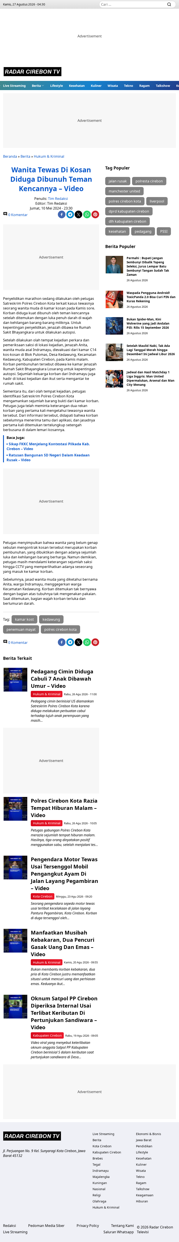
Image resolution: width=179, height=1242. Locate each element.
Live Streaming (14, 86)
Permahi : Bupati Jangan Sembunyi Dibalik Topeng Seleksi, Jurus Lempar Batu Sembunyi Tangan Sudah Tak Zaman (148, 266)
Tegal (96, 1164)
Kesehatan (77, 86)
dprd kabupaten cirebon (129, 211)
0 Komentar (17, 214)
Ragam (144, 86)
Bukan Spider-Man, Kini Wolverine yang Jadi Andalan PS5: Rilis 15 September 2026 (148, 323)
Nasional (99, 1189)
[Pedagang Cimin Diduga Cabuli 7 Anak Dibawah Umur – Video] (15, 680)
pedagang (143, 231)
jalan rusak (118, 181)
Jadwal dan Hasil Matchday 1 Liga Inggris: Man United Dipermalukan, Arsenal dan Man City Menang (150, 378)
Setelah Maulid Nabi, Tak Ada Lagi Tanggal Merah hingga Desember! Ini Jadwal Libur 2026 (151, 350)
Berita (36, 86)
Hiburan (142, 1201)
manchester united (124, 191)
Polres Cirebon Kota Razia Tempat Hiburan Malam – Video (64, 808)
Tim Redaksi (58, 198)
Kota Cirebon (42, 896)
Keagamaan (144, 1195)
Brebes (98, 1158)
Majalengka (101, 1177)
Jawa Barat (143, 1140)
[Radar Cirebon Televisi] (32, 72)
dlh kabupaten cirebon (127, 221)
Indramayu (101, 1171)
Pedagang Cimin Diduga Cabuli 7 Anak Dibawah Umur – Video (62, 678)
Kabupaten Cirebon (47, 1035)
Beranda (10, 156)
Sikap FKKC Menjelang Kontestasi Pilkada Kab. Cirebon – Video (48, 446)
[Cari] (169, 4)
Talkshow (163, 86)
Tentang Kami (122, 1225)
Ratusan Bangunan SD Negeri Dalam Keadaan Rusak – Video (48, 457)
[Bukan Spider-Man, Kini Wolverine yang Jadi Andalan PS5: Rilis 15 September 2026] (114, 326)
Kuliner (96, 86)
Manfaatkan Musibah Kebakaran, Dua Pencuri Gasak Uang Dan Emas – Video (62, 943)
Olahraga (99, 1201)
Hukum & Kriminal (49, 156)
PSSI (163, 231)
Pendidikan (144, 1146)
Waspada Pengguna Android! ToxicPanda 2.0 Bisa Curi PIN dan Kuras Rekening (151, 297)
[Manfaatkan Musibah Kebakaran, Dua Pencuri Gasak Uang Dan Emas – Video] (15, 941)
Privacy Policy (88, 1225)
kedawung (51, 619)
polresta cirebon (149, 181)
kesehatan (117, 231)
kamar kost (24, 619)
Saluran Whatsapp (118, 1232)
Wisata (113, 86)
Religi (97, 1195)
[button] (38, 85)
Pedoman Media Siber (46, 1225)
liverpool (157, 201)
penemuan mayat (21, 629)
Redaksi (9, 1225)
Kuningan (100, 1183)
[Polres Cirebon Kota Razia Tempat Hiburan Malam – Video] (15, 809)
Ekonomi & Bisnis (148, 1134)
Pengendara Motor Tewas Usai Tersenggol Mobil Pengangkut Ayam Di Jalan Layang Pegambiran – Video (64, 874)
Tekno (128, 86)
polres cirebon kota (60, 629)
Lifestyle (56, 86)
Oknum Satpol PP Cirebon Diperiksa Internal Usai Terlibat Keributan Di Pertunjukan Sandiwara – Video (64, 1013)
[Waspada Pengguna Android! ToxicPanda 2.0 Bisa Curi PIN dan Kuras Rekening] (114, 299)
